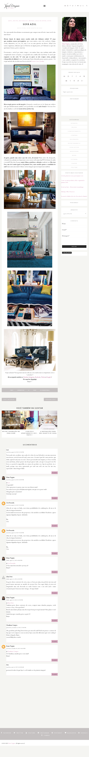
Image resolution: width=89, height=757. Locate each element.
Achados (74, 123)
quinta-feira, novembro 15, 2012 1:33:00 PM (16, 627)
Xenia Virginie (10, 646)
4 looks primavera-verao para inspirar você (72, 176)
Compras (74, 135)
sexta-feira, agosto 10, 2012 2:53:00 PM (15, 452)
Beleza (74, 127)
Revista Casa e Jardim (37, 61)
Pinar (34, 390)
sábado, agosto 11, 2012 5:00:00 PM (14, 560)
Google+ (48, 377)
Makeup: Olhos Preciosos (68, 191)
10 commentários (45, 390)
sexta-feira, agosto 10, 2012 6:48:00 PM (15, 479)
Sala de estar (40, 20)
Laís (8, 483)
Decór (15, 20)
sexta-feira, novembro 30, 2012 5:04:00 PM (15, 648)
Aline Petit (9, 577)
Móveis (32, 20)
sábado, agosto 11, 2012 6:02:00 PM (14, 579)
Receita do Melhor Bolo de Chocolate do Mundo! (74, 196)
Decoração (23, 20)
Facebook (37, 377)
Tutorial (74, 159)
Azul (10, 20)
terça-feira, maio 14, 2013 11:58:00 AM (15, 667)
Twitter (43, 377)
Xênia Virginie (10, 477)
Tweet (11, 390)
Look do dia (74, 147)
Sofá (49, 20)
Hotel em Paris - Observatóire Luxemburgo (72, 187)
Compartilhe (20, 390)
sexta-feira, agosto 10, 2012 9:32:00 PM (15, 505)
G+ (28, 390)
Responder (54, 472)
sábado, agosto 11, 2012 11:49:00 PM (14, 600)
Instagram (31, 377)
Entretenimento (74, 143)
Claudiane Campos (11, 625)
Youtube (25, 377)
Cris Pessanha (10, 503)
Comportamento (74, 131)
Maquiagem (74, 151)
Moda (74, 155)
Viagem (74, 163)
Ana (7, 665)
